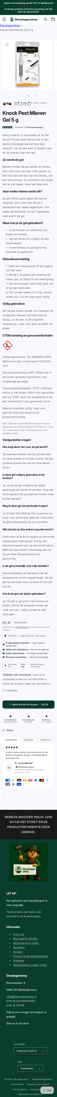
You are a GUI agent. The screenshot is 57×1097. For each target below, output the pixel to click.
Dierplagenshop (10, 25)
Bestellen (19, 947)
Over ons (18, 934)
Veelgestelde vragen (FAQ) (30, 965)
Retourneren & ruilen (26, 943)
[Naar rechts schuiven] (35, 95)
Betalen (17, 951)
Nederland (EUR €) (27, 1051)
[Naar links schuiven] (21, 95)
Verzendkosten (21, 627)
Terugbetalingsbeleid (42, 1079)
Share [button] (9, 730)
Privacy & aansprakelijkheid (30, 956)
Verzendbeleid (20, 1089)
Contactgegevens (38, 1089)
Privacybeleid (17, 1084)
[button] (4, 19)
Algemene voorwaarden (38, 1084)
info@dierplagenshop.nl (21, 996)
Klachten (18, 960)
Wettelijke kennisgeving (30, 1094)
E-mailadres (10, 690)
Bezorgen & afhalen (25, 938)
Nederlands (27, 1068)
